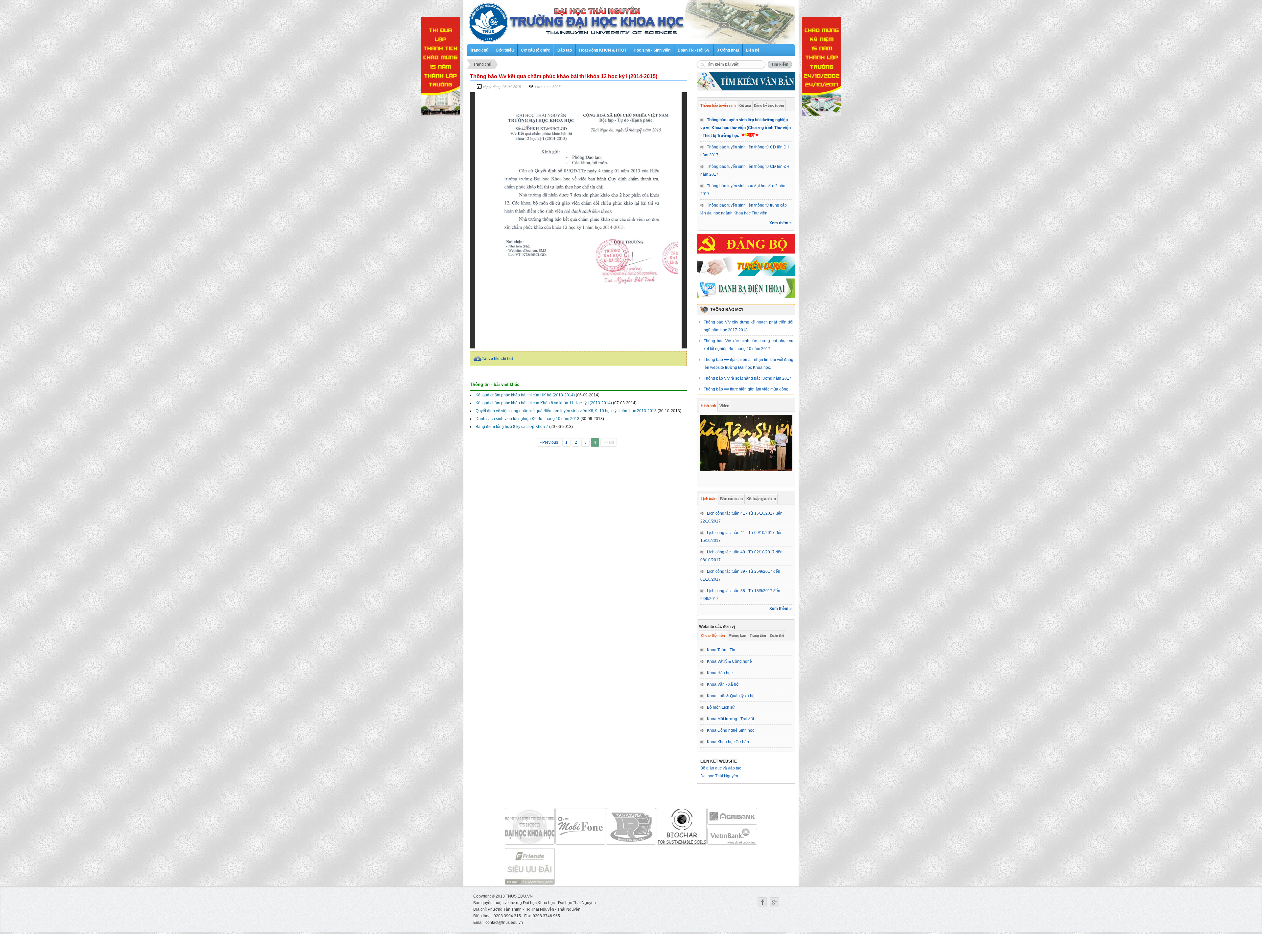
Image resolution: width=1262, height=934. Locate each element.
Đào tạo (564, 50)
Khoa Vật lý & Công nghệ (729, 661)
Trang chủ (479, 50)
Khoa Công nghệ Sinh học (730, 730)
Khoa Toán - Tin (721, 650)
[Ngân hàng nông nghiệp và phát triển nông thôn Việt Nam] (732, 816)
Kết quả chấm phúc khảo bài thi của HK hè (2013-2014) (525, 395)
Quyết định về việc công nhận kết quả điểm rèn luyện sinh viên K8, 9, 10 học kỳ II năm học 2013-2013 (566, 411)
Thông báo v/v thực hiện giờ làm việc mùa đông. (746, 370)
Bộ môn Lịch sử (721, 707)
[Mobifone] (530, 826)
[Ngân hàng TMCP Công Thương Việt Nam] (732, 836)
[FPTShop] (530, 866)
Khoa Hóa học (720, 673)
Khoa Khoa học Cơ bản (728, 742)
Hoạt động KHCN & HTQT (602, 50)
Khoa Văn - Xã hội (723, 684)
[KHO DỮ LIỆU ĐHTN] (631, 826)
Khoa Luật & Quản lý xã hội (731, 696)
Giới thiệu (505, 50)
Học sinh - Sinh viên (652, 50)
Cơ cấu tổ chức (535, 50)
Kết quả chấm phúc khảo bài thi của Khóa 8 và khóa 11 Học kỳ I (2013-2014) (544, 403)
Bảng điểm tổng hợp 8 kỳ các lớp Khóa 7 (512, 426)
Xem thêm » (780, 223)
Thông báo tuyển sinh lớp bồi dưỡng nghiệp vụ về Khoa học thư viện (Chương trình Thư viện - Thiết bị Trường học (745, 128)
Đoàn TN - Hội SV (694, 50)
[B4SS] (682, 826)
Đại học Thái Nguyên (719, 776)
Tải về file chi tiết (497, 358)
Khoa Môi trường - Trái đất (730, 719)
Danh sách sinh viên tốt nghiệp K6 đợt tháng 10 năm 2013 (527, 418)
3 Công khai (728, 50)
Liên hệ (753, 50)
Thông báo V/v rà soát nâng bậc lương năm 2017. (748, 359)
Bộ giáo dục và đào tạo (720, 768)
